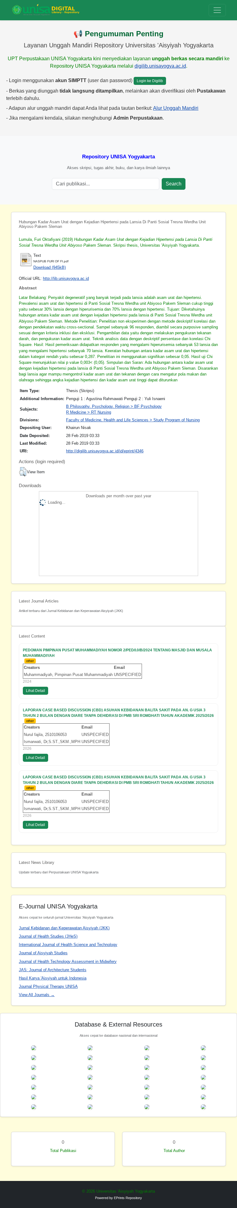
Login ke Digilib (150, 81)
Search (173, 183)
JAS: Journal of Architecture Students (52, 970)
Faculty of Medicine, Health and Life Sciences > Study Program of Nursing (133, 420)
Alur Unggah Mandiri (175, 108)
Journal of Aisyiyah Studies (43, 953)
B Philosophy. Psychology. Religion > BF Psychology (114, 406)
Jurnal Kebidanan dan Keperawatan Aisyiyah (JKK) (64, 928)
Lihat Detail (35, 691)
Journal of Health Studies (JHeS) (48, 936)
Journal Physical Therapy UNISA (48, 986)
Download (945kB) (49, 267)
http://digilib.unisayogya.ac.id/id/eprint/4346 (104, 451)
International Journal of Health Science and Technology (68, 944)
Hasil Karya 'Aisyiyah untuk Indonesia (52, 978)
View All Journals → (37, 994)
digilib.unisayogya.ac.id (160, 66)
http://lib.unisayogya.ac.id (66, 278)
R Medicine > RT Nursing (88, 412)
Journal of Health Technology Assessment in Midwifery (68, 961)
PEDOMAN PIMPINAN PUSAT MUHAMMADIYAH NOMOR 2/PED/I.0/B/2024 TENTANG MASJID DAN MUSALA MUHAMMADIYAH (117, 653)
